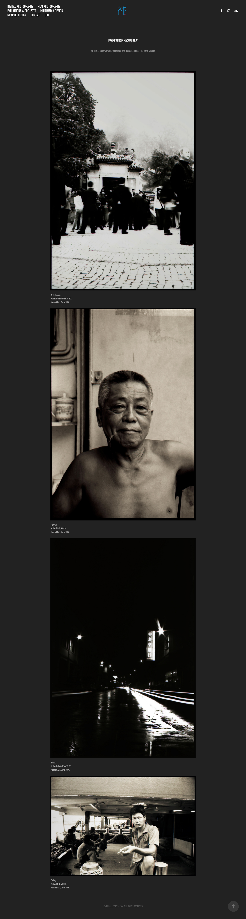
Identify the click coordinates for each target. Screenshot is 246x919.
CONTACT (36, 15)
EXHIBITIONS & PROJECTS (21, 11)
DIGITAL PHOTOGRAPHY (20, 6)
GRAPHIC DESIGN (16, 15)
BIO (47, 15)
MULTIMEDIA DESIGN (51, 11)
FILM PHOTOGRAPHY (49, 6)
